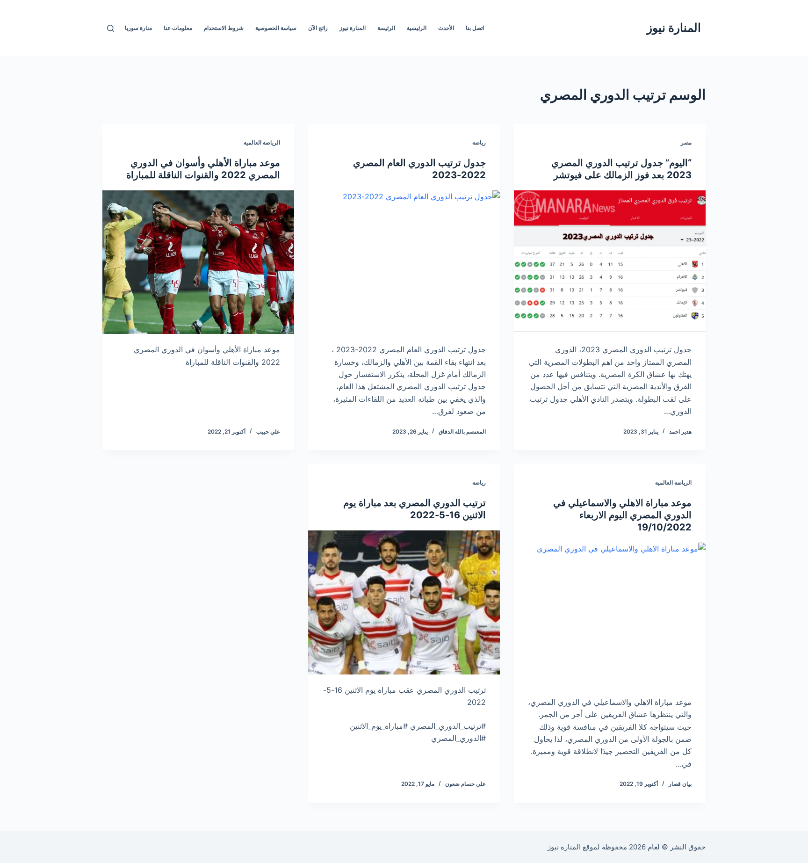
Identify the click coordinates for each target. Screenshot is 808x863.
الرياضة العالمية (262, 142)
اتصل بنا (475, 27)
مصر (686, 142)
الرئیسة (386, 27)
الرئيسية (416, 27)
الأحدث (446, 27)
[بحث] (110, 28)
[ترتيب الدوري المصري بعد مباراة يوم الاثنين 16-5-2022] (404, 602)
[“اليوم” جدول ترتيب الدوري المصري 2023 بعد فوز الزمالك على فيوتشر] (610, 262)
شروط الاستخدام (224, 27)
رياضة (479, 142)
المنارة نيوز (674, 28)
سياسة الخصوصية (275, 27)
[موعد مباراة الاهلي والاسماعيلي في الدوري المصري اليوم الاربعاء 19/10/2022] (610, 615)
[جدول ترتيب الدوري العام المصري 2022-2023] (404, 262)
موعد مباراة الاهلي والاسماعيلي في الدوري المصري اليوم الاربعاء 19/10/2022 (622, 515)
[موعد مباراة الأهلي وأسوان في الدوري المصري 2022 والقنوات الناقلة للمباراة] (198, 262)
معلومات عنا (178, 27)
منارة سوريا (138, 27)
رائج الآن (318, 27)
